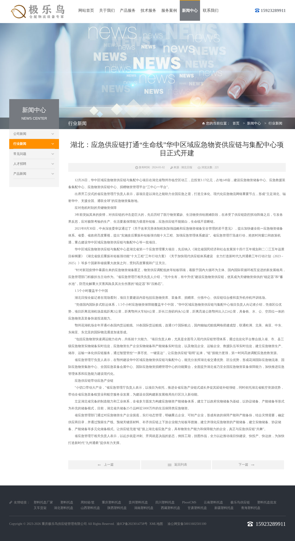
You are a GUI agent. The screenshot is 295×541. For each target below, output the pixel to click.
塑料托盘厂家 (43, 502)
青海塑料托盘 (250, 508)
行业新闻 (19, 143)
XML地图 (156, 524)
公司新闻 (19, 134)
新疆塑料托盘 (224, 508)
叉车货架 (40, 508)
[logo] (38, 11)
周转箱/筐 (87, 502)
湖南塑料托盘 (143, 508)
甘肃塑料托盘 (197, 508)
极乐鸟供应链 (240, 502)
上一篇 (109, 464)
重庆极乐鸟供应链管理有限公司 (64, 524)
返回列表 (180, 464)
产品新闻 (19, 173)
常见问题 (19, 154)
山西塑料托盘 (90, 508)
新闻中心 (254, 123)
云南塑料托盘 (213, 502)
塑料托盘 (66, 502)
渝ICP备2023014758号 (132, 524)
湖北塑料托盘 (63, 508)
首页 (236, 123)
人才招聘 (19, 164)
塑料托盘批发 (267, 502)
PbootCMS (189, 502)
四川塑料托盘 (165, 502)
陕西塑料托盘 (117, 508)
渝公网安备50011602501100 (187, 524)
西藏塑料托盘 (170, 508)
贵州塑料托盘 (138, 502)
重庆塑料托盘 (111, 502)
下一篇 (243, 464)
